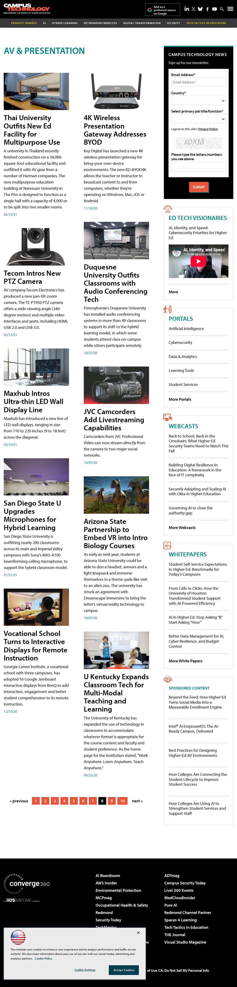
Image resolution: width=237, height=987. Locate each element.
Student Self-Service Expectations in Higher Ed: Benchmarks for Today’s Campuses (198, 569)
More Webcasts (182, 527)
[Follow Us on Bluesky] (200, 9)
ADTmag (171, 875)
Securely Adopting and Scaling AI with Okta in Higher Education (197, 491)
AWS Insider (106, 883)
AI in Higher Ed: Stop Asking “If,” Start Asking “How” (195, 619)
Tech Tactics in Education (186, 927)
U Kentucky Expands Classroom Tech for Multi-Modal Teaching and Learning (116, 693)
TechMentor (106, 927)
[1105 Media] (27, 926)
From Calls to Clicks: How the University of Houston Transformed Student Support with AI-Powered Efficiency (195, 596)
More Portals (180, 399)
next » (137, 801)
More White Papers (186, 660)
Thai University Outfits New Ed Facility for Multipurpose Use (32, 130)
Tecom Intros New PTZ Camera (32, 277)
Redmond (104, 912)
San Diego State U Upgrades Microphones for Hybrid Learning (32, 515)
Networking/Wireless (100, 23)
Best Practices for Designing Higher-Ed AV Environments (193, 753)
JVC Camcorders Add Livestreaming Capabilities (114, 419)
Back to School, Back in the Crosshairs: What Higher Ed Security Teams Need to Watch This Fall (198, 443)
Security (173, 23)
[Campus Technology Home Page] (27, 8)
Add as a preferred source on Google (165, 10)
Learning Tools (181, 370)
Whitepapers (188, 554)
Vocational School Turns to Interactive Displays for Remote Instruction (36, 645)
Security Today (108, 920)
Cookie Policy (43, 958)
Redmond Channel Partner (187, 912)
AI (44, 23)
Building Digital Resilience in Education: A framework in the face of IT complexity (195, 469)
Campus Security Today (185, 883)
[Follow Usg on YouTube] (214, 9)
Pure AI (170, 905)
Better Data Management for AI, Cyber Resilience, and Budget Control (196, 641)
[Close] (138, 933)
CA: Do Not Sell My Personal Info (183, 970)
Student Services (183, 384)
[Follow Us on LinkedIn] (186, 8)
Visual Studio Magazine (185, 942)
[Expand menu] (230, 10)
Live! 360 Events (178, 890)
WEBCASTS (183, 426)
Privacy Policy (208, 129)
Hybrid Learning (65, 23)
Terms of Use (147, 970)
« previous (19, 801)
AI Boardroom (108, 875)
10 (122, 801)
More (173, 291)
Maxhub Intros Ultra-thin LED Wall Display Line (33, 401)
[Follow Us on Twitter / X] (193, 9)
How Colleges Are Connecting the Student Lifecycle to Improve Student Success (198, 779)
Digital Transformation (142, 23)
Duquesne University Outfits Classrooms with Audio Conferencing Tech (115, 283)
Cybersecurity (180, 342)
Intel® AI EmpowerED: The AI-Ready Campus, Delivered (194, 729)
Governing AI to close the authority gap (191, 510)
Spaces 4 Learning (180, 920)
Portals (181, 318)
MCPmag (104, 897)
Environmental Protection (118, 890)
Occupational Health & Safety (122, 905)
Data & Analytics (183, 356)
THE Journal (174, 934)
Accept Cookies (124, 970)
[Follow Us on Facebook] (207, 9)
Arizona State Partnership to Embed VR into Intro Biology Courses (116, 533)
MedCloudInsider (179, 897)
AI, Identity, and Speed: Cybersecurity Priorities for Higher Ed (198, 232)
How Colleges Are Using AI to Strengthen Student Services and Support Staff (197, 808)
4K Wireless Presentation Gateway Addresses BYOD (115, 130)
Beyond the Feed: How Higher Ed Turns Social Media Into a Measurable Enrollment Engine (197, 702)
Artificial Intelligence (186, 328)
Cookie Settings (85, 970)
